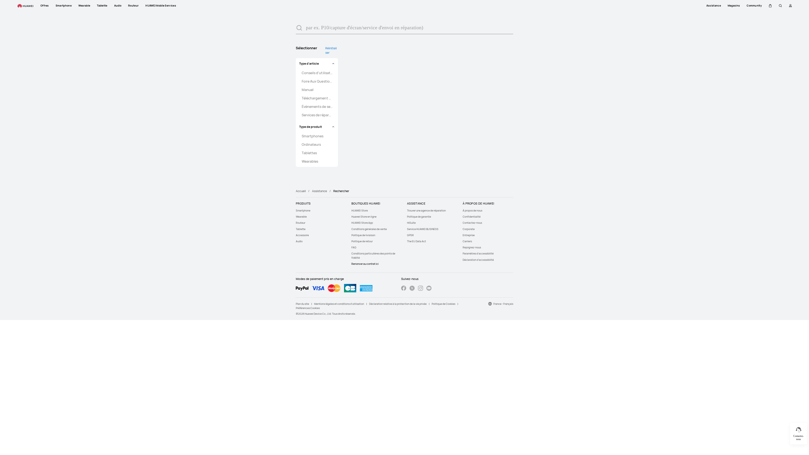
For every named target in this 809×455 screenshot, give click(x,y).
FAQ (353, 247)
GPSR (410, 235)
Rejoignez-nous (472, 247)
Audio (299, 241)
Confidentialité (472, 216)
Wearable (301, 216)
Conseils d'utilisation (317, 73)
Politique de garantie (419, 216)
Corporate (469, 229)
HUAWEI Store (359, 210)
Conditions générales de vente (369, 229)
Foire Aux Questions (317, 81)
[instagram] (420, 288)
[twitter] (412, 288)
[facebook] (403, 288)
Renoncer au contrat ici (365, 264)
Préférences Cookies (308, 308)
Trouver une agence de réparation (426, 210)
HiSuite (411, 223)
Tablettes (309, 153)
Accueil (301, 191)
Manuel (307, 89)
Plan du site (302, 304)
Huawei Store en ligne (363, 216)
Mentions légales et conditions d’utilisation (339, 304)
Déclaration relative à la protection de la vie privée (398, 304)
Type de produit (310, 127)
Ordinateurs (311, 144)
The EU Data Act (416, 241)
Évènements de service (317, 106)
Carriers (467, 241)
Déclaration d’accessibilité (478, 260)
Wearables (310, 161)
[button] (770, 5)
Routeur (300, 223)
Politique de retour (362, 241)
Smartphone (303, 210)
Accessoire (302, 235)
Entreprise (469, 235)
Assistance (319, 191)
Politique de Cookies (443, 304)
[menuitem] (321, 211)
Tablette (300, 229)
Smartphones (312, 136)
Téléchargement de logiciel (317, 98)
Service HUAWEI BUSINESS (422, 229)
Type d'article (309, 64)
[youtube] (428, 288)
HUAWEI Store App (362, 223)
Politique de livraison (363, 235)
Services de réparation (317, 115)
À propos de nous (472, 210)
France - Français (503, 304)
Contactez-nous (472, 223)
